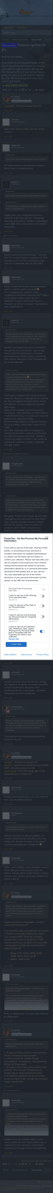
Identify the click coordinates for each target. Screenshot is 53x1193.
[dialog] (26, 596)
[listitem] (26, 589)
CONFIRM (16, 644)
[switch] (42, 596)
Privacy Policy (42, 654)
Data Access (26, 654)
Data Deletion (10, 654)
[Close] (47, 538)
